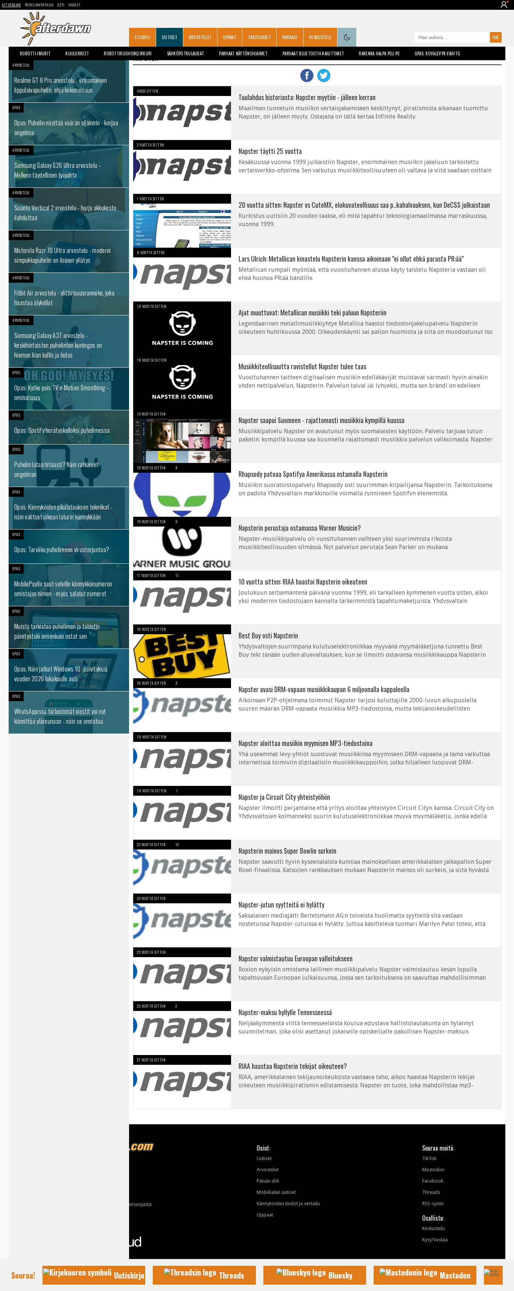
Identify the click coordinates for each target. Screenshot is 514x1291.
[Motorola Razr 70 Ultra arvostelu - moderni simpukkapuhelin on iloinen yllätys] (69, 251)
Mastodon (433, 1169)
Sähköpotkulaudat (185, 53)
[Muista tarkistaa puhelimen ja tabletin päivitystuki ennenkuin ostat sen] (69, 627)
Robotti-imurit (35, 53)
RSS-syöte (433, 1203)
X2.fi (61, 5)
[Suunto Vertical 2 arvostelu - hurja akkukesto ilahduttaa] (69, 209)
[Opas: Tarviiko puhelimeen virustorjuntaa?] (69, 546)
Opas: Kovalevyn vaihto (438, 53)
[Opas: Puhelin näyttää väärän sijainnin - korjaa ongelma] (69, 124)
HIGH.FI (74, 5)
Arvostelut (200, 37)
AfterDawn (11, 5)
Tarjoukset (259, 37)
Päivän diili (268, 1181)
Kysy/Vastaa (435, 1239)
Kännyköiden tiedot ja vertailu (288, 1203)
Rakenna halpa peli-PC (379, 53)
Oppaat (229, 37)
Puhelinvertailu (39, 5)
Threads (431, 1192)
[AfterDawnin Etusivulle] (55, 29)
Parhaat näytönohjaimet (243, 53)
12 (177, 844)
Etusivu (142, 37)
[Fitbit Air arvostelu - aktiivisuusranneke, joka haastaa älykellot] (69, 294)
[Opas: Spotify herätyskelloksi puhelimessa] (69, 427)
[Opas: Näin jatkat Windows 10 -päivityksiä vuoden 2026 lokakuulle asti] (69, 670)
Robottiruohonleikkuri (128, 53)
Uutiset (169, 37)
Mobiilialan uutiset (276, 1192)
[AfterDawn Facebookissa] (407, 38)
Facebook (432, 1181)
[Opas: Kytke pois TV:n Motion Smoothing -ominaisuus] (69, 389)
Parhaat (290, 37)
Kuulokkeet (77, 53)
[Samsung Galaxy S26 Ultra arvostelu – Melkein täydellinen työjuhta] (69, 166)
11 (177, 575)
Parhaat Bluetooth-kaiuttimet (313, 53)
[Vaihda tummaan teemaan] (347, 37)
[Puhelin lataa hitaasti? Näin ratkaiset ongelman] (69, 466)
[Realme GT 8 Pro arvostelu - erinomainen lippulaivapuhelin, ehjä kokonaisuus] (69, 81)
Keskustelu (320, 37)
